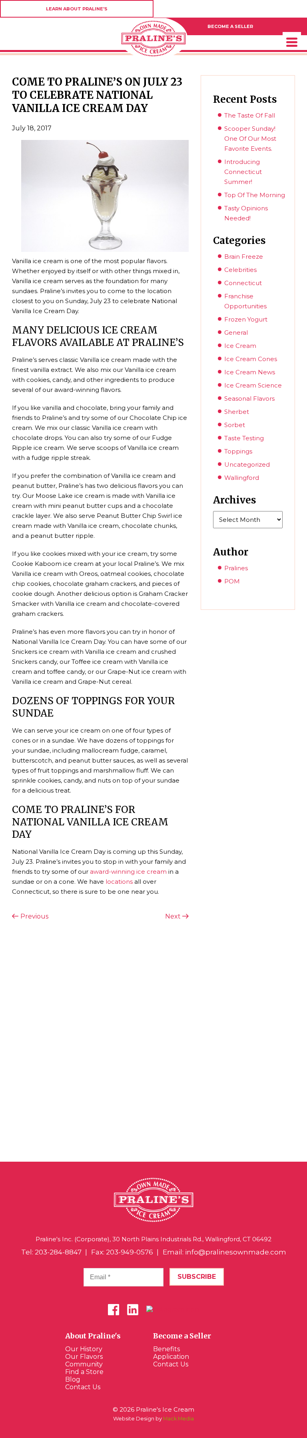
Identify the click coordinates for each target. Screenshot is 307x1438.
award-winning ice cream (128, 871)
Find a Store (84, 1372)
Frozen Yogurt (245, 319)
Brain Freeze (243, 256)
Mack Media (178, 1419)
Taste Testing (244, 438)
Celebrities (240, 270)
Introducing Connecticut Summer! (243, 172)
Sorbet (234, 425)
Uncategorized (247, 464)
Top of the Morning (254, 195)
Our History (83, 1349)
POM (232, 581)
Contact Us (82, 1387)
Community (84, 1364)
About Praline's (93, 1335)
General (236, 332)
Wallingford (241, 477)
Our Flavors (84, 1356)
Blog (72, 1379)
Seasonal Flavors (249, 398)
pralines (236, 568)
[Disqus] (100, 1040)
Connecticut (243, 283)
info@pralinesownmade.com (235, 1252)
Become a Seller (182, 1335)
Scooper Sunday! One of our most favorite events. (250, 138)
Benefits (166, 1349)
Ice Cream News (249, 372)
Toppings (238, 451)
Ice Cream (240, 346)
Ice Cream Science (253, 385)
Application (171, 1356)
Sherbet (236, 411)
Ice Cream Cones (250, 359)
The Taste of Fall (249, 115)
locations (119, 881)
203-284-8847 (58, 1252)
